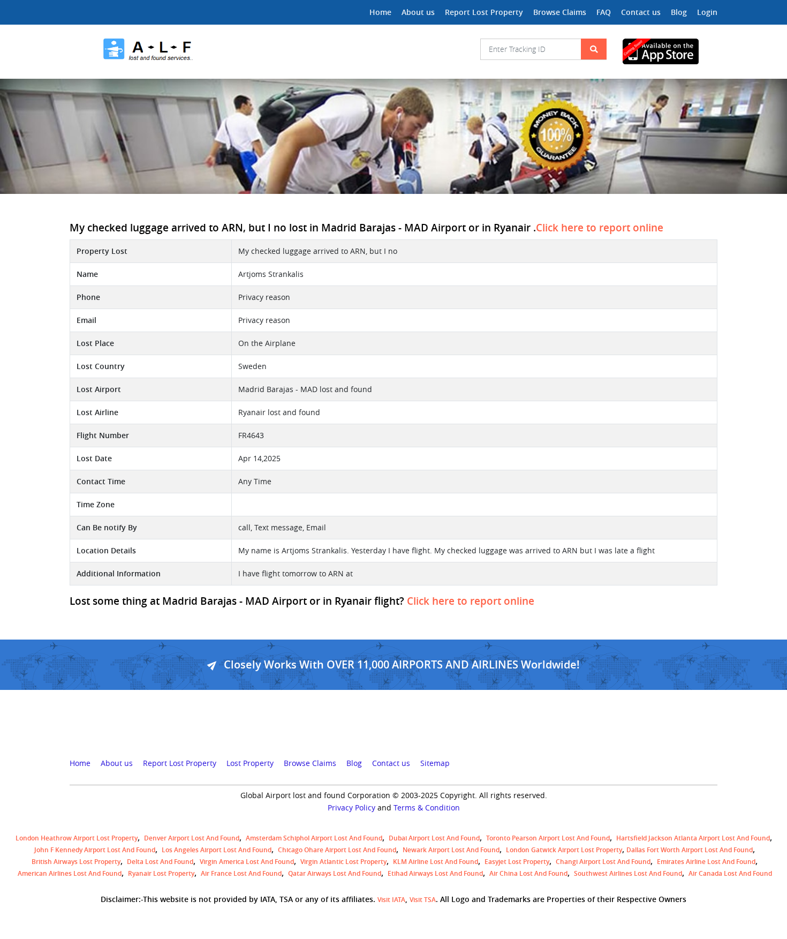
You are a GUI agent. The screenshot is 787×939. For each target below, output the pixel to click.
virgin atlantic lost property (343, 861)
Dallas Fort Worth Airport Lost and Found (689, 849)
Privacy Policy (351, 808)
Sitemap (435, 763)
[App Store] (670, 51)
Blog (679, 12)
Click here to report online (599, 228)
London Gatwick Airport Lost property (564, 849)
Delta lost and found (160, 861)
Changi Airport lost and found (603, 861)
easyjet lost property (517, 861)
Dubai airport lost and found (434, 838)
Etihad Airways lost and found (435, 873)
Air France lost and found (241, 873)
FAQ (603, 12)
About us (418, 12)
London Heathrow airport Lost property (77, 838)
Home (380, 12)
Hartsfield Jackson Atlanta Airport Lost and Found (693, 838)
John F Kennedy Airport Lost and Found (94, 849)
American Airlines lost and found (70, 873)
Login (707, 12)
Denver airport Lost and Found (191, 838)
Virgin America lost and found (247, 861)
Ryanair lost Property (161, 873)
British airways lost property (76, 861)
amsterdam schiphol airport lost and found (314, 838)
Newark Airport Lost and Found (451, 849)
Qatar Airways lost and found (334, 873)
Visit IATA (391, 899)
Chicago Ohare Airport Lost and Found (337, 849)
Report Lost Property (484, 12)
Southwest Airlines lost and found (628, 873)
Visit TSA (423, 899)
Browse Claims (559, 12)
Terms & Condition (427, 808)
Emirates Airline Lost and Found (706, 861)
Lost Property (250, 763)
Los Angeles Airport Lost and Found (216, 849)
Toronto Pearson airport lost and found (548, 838)
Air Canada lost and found (730, 873)
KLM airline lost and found (435, 861)
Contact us (641, 12)
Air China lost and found (528, 873)
